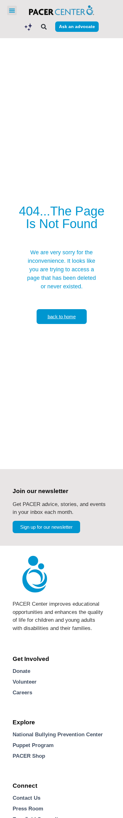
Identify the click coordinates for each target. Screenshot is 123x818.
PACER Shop (29, 756)
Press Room (28, 809)
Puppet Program (33, 745)
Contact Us (26, 798)
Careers (22, 693)
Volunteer (25, 682)
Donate (21, 671)
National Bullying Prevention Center (58, 735)
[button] (12, 10)
